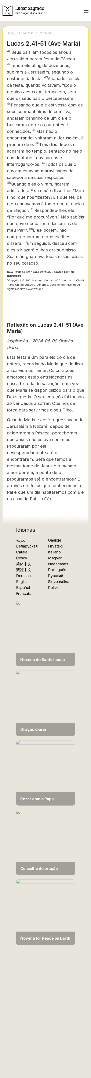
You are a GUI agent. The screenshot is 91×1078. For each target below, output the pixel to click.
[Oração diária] (45, 703)
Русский (55, 575)
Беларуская (27, 546)
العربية (21, 540)
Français (23, 593)
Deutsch (23, 575)
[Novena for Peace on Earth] (45, 912)
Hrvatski (55, 546)
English (22, 581)
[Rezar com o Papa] (45, 772)
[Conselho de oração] (45, 842)
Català (21, 552)
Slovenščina (58, 581)
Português (57, 569)
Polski (53, 587)
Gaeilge (54, 540)
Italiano (54, 552)
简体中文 (23, 564)
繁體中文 (23, 569)
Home (11, 33)
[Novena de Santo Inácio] (45, 633)
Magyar (55, 558)
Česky (21, 558)
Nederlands (58, 564)
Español (23, 587)
